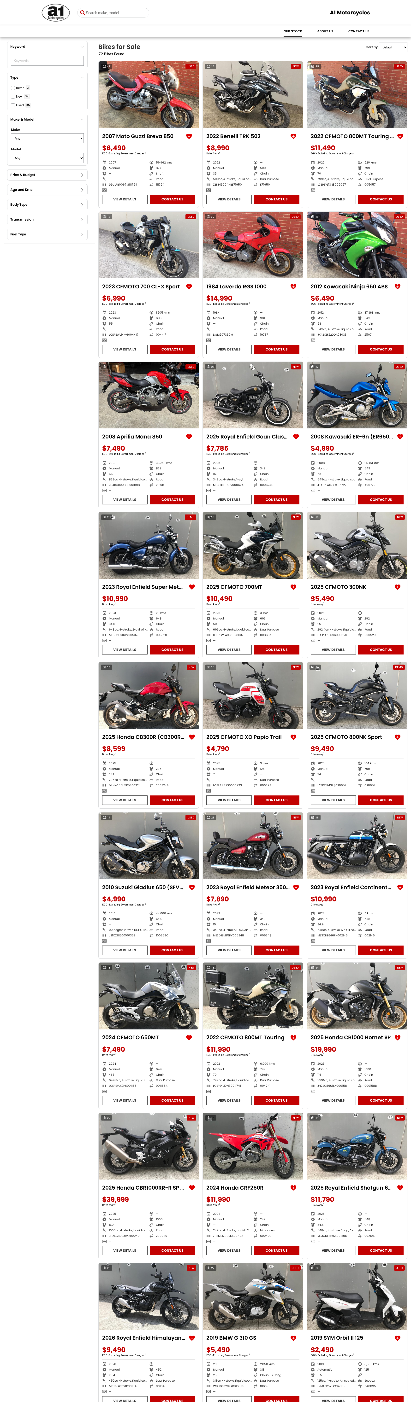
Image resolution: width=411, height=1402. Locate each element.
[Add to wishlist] (189, 136)
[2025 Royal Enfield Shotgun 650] (357, 1146)
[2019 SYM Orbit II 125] (357, 1296)
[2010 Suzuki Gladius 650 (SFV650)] (149, 845)
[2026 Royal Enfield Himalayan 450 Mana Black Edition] (149, 1296)
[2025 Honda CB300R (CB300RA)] (149, 695)
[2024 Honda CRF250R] (253, 1146)
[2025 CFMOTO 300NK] (357, 545)
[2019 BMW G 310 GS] (253, 1296)
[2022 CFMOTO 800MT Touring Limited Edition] (357, 94)
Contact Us (359, 31)
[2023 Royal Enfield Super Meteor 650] (149, 545)
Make (15, 129)
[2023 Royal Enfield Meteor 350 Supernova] (253, 845)
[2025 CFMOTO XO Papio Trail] (253, 695)
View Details (124, 199)
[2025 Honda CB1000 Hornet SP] (357, 996)
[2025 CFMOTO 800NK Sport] (357, 695)
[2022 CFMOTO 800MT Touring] (253, 996)
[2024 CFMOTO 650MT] (149, 996)
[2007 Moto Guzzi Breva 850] (149, 94)
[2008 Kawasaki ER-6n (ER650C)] (357, 395)
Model (16, 149)
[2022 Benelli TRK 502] (253, 94)
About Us (325, 31)
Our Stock (293, 31)
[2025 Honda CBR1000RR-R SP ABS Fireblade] (149, 1146)
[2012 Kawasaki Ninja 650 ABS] (357, 245)
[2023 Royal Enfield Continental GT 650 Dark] (357, 845)
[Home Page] (55, 13)
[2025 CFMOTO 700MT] (253, 545)
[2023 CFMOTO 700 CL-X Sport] (149, 245)
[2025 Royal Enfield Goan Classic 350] (253, 395)
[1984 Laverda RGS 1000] (253, 245)
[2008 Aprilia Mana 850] (149, 395)
